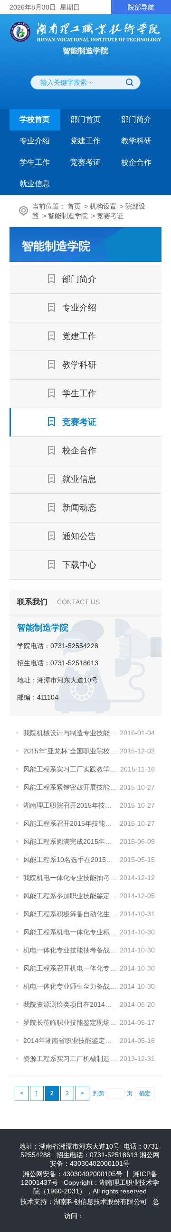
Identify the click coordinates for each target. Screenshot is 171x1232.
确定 (145, 1093)
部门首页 (85, 119)
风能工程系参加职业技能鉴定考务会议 (70, 896)
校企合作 (136, 162)
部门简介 (136, 119)
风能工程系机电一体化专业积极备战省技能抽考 (70, 932)
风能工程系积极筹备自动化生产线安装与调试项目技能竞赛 (70, 914)
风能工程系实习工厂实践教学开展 (70, 769)
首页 (74, 206)
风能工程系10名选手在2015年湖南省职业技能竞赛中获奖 (70, 859)
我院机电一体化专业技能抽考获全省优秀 (70, 877)
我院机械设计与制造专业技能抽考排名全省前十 (70, 733)
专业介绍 (34, 141)
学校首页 (34, 119)
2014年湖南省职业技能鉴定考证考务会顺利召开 (70, 1040)
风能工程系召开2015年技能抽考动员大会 (70, 823)
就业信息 (34, 184)
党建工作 (85, 141)
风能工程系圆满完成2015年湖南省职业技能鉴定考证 (70, 841)
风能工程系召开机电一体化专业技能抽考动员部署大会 (70, 968)
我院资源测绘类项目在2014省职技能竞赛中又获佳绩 (70, 1004)
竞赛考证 (85, 162)
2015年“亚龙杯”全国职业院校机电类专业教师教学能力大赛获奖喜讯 (70, 751)
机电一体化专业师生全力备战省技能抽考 (70, 986)
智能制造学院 (68, 216)
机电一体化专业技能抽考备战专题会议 (70, 950)
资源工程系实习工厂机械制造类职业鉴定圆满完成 (70, 1058)
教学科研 (136, 141)
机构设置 (103, 206)
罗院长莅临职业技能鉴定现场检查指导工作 (70, 1022)
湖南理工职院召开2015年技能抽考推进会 (70, 805)
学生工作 (34, 162)
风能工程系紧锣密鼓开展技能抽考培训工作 (70, 787)
